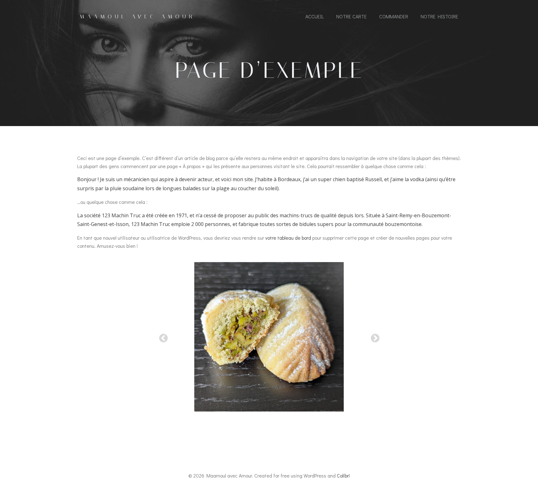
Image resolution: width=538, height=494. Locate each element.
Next (373, 336)
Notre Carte (351, 16)
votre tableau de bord (288, 237)
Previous (161, 336)
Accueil (314, 16)
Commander (393, 16)
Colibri (343, 475)
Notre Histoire (439, 16)
